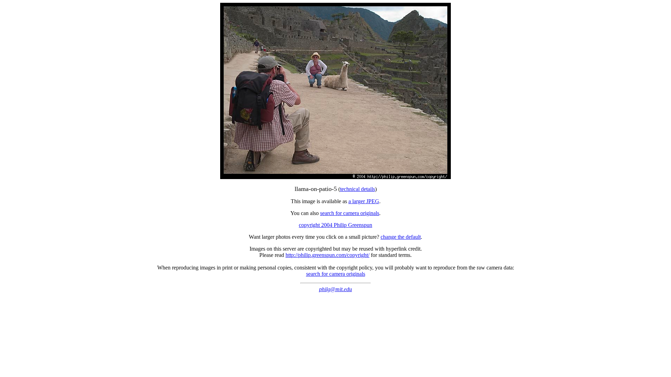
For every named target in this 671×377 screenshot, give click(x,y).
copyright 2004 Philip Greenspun (335, 225)
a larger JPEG (363, 201)
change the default (401, 237)
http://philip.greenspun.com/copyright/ (327, 255)
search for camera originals (349, 213)
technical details (357, 189)
